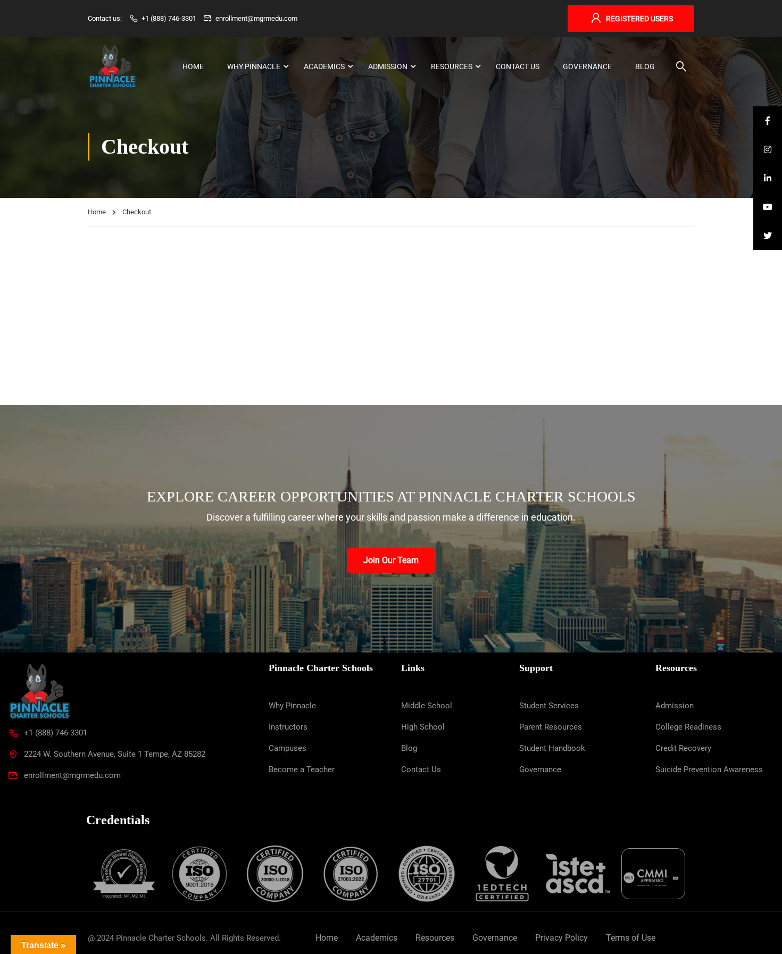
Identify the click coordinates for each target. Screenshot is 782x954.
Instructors (288, 727)
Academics (324, 66)
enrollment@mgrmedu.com (256, 18)
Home (193, 66)
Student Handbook (552, 748)
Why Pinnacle (253, 66)
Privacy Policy (561, 938)
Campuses (287, 748)
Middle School (426, 705)
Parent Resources (550, 727)
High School (423, 727)
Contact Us (517, 66)
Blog (645, 66)
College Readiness (688, 727)
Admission (387, 66)
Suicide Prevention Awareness (709, 769)
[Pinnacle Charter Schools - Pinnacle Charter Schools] (112, 66)
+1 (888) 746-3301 (169, 18)
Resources (451, 66)
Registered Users (639, 18)
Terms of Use (630, 938)
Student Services (549, 705)
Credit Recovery (683, 748)
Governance (587, 66)
